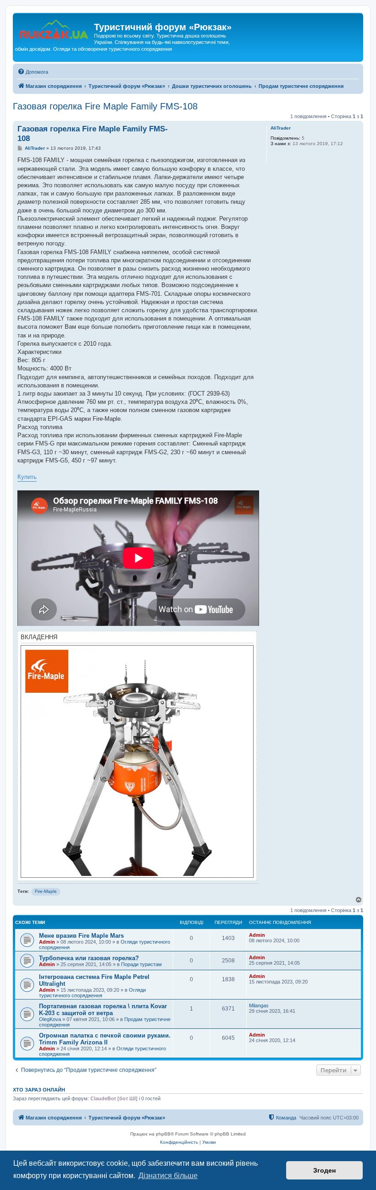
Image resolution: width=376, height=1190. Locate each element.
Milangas (259, 1005)
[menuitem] (32, 71)
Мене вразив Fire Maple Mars (81, 935)
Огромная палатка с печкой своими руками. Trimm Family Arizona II (105, 1039)
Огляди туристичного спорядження (92, 992)
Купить (27, 476)
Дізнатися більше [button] (168, 1175)
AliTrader (281, 127)
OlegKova (50, 1019)
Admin (47, 942)
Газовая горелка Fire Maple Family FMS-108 (105, 106)
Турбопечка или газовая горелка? (89, 958)
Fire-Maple (46, 891)
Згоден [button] (324, 1170)
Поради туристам (141, 964)
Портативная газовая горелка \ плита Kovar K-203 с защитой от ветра (103, 1009)
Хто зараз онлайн (39, 1089)
